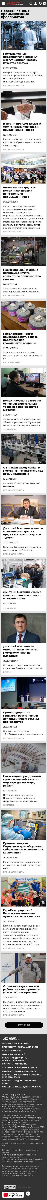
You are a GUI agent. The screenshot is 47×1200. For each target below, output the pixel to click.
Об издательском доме (15, 1043)
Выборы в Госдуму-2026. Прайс (19, 1071)
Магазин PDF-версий (13, 1054)
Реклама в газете (11, 1051)
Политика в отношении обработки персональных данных (19, 1156)
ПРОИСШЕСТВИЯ (11, 362)
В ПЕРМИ (7, 672)
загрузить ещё (24, 1025)
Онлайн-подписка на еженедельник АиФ (14, 1059)
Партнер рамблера (24, 1187)
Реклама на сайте (28, 1047)
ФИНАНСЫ (8, 805)
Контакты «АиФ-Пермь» (15, 1064)
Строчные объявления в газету (19, 1067)
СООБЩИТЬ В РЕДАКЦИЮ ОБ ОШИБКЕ (21, 1087)
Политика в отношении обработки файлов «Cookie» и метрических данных (23, 1160)
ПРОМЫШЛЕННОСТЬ (13, 85)
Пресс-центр (9, 1047)
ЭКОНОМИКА (9, 429)
